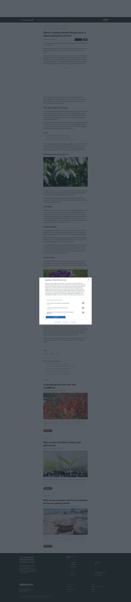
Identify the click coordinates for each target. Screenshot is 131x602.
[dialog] (65, 301)
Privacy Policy (73, 322)
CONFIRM (55, 317)
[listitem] (65, 300)
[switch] (82, 303)
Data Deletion (58, 322)
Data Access (65, 322)
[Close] (89, 280)
